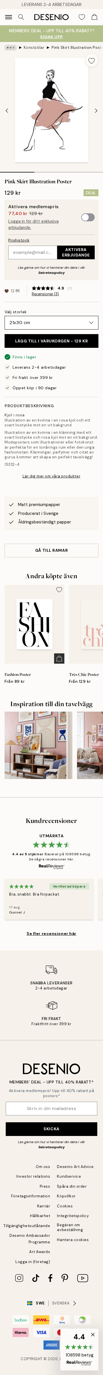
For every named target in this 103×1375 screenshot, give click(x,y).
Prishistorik (18, 240)
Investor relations (33, 1176)
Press (45, 1186)
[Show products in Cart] (94, 17)
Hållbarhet (40, 1215)
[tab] (17, 170)
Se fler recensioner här (51, 933)
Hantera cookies (73, 1239)
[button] (79, 1349)
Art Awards (39, 1251)
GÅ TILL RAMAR (51, 550)
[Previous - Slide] (6, 110)
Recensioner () (45, 294)
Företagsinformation (30, 1196)
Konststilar (34, 47)
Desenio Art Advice (75, 1166)
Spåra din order (72, 1186)
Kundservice (69, 1176)
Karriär (43, 1206)
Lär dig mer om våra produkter (51, 476)
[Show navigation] (8, 17)
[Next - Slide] (96, 110)
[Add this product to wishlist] (91, 60)
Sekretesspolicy (51, 272)
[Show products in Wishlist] (82, 17)
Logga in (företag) (32, 1261)
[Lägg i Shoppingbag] (59, 658)
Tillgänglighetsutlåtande (26, 1225)
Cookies (65, 1206)
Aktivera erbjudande (76, 252)
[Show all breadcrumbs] (11, 48)
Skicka (51, 1128)
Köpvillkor (66, 1196)
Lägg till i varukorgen (51, 341)
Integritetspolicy (73, 1215)
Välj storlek (16, 311)
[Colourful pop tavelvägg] (38, 745)
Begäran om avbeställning (70, 1227)
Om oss (43, 1166)
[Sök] (21, 17)
